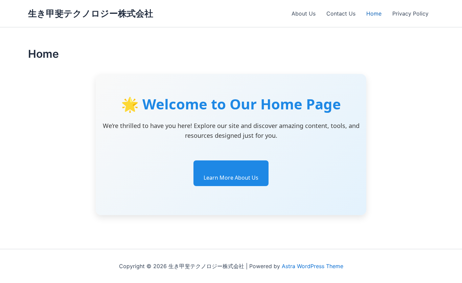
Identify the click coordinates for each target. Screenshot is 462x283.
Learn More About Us (231, 177)
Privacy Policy (410, 13)
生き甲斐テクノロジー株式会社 (90, 13)
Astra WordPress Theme (312, 266)
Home (374, 13)
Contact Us (340, 13)
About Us (304, 13)
